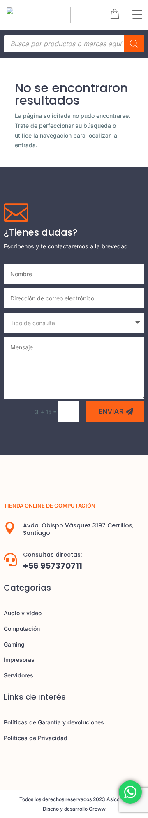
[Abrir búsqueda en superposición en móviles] (74, 43)
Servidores (18, 675)
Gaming (14, 644)
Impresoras (19, 659)
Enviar (111, 411)
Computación (22, 628)
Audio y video (23, 612)
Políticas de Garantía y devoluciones (54, 722)
